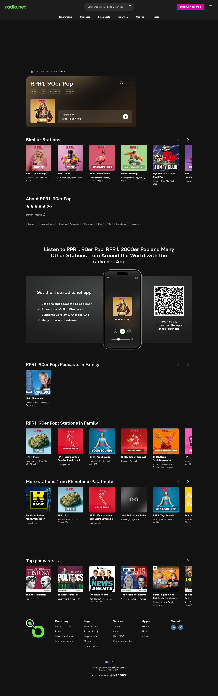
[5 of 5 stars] (44, 206)
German (31, 224)
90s (43, 92)
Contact (117, 626)
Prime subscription (123, 641)
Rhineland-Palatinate (69, 224)
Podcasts (85, 17)
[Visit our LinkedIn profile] (173, 627)
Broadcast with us (64, 641)
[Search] (130, 7)
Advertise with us (64, 636)
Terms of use (91, 626)
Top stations (65, 17)
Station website (34, 215)
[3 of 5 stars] (36, 206)
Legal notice (90, 636)
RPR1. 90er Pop (71, 119)
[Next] (188, 138)
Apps (115, 631)
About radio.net (63, 626)
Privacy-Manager (93, 646)
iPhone (145, 626)
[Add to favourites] (121, 82)
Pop (34, 92)
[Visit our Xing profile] (181, 627)
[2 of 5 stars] (32, 206)
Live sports (104, 17)
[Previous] (178, 138)
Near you (123, 17)
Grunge (69, 92)
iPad (144, 631)
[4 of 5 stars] (40, 206)
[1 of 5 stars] (28, 206)
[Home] (31, 71)
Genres (140, 17)
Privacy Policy (91, 631)
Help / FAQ (118, 636)
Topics (155, 17)
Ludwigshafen (47, 224)
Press (58, 631)
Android (146, 636)
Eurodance (55, 92)
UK (111, 662)
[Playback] (125, 116)
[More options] (130, 83)
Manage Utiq (90, 641)
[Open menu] (210, 7)
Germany (88, 224)
